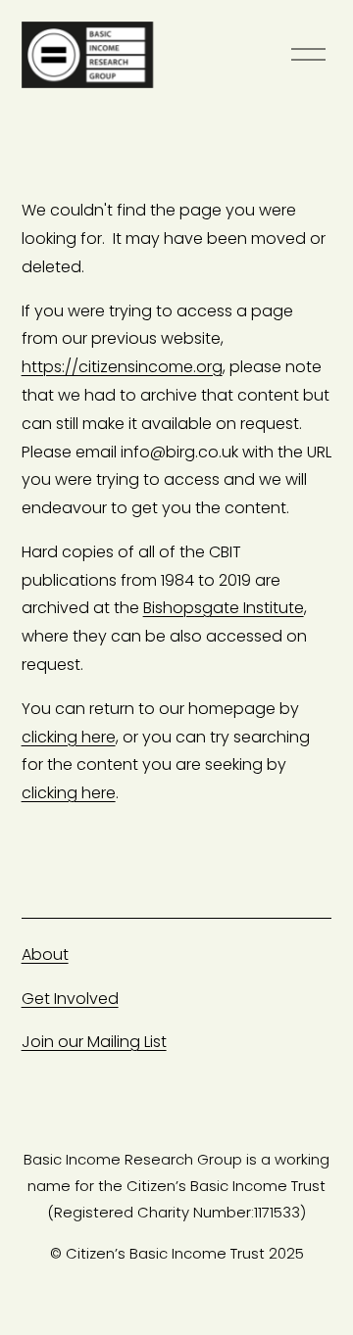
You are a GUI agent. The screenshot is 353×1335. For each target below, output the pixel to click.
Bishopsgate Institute (223, 607)
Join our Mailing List (94, 1041)
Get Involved (70, 998)
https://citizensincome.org (122, 367)
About (45, 954)
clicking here (69, 737)
